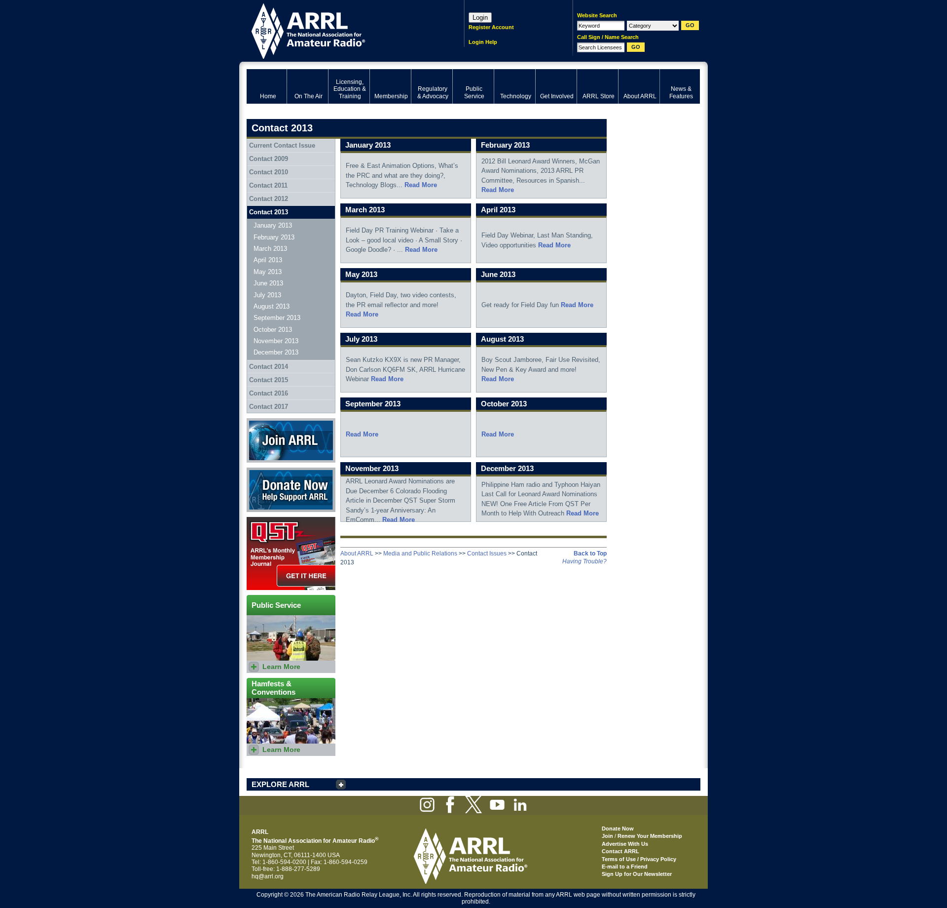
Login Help (483, 42)
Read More (420, 185)
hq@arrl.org (268, 876)
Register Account (491, 27)
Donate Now (263, 471)
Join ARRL (261, 421)
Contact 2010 (268, 172)
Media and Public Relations (420, 553)
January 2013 (273, 225)
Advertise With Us (625, 844)
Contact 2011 (268, 185)
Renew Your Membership (650, 836)
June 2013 (268, 283)
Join (607, 836)
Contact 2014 (268, 366)
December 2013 (276, 352)
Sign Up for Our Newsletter (637, 874)
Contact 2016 (268, 393)
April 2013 (268, 260)
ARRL (343, 30)
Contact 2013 (268, 212)
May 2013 (268, 272)
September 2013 (277, 317)
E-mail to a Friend (625, 866)
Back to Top (590, 553)
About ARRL (356, 553)
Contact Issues (487, 553)
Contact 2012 (268, 198)
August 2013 (272, 306)
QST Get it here (267, 520)
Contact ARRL (620, 851)
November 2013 (276, 341)
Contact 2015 (268, 380)
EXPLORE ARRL (280, 784)
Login (480, 17)
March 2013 (270, 248)
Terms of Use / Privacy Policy (639, 859)
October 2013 (273, 329)
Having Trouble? (584, 561)
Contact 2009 (268, 158)
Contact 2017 (268, 406)
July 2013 (267, 295)
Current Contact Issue (282, 145)
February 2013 (274, 237)
